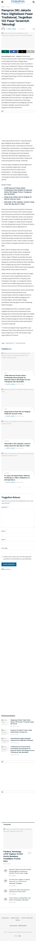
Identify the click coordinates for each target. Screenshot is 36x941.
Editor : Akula (12, 29)
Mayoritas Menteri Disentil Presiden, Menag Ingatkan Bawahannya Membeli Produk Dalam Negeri (20, 871)
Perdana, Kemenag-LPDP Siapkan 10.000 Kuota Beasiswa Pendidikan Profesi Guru (13, 856)
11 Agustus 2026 (15, 726)
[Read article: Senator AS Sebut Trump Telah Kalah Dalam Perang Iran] (5, 732)
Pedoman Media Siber (27, 918)
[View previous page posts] (16, 487)
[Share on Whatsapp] (5, 51)
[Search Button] (34, 2)
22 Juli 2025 (22, 29)
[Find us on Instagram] (17, 936)
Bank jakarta (10, 343)
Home (2, 6)
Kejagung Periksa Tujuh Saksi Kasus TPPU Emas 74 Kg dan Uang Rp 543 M (22, 721)
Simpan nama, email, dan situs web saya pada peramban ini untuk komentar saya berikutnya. (17, 558)
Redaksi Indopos (15, 918)
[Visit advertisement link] (18, 124)
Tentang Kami (5, 918)
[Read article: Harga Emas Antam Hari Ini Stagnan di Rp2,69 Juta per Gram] (18, 400)
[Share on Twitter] (22, 51)
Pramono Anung (20, 343)
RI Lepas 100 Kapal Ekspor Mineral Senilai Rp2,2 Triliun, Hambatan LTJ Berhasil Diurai (17, 478)
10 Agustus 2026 (20, 384)
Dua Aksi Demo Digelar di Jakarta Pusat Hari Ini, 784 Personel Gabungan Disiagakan (19, 881)
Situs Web (4, 548)
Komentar (5, 507)
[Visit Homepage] (18, 2)
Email (3, 539)
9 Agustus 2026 (19, 482)
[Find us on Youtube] (19, 936)
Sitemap (18, 920)
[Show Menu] (2, 2)
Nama (3, 531)
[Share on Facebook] (14, 51)
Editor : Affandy (11, 416)
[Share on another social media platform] (31, 51)
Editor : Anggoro (11, 384)
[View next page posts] (19, 487)
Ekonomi (8, 6)
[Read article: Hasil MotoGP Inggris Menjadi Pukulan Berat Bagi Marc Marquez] (5, 740)
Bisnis (5, 372)
